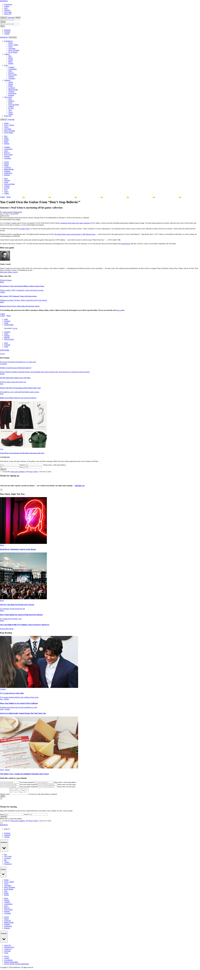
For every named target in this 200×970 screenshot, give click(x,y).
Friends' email (4, 794)
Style (6, 8)
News (10, 71)
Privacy (6, 956)
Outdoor (11, 106)
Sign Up (3, 469)
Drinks (10, 43)
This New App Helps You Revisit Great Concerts (17, 604)
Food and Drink (13, 104)
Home (10, 103)
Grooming (11, 78)
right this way (79, 486)
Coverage (7, 858)
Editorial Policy (9, 947)
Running (11, 95)
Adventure (11, 48)
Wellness (7, 10)
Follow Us (4, 17)
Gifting (10, 114)
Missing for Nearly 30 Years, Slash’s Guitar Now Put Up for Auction (19, 306)
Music (10, 61)
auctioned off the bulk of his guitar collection (75, 223)
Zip (21, 467)
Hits (5, 854)
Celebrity (11, 67)
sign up (118, 310)
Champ (6, 862)
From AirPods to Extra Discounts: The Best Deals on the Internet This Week (22, 453)
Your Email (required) (27, 782)
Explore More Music (7, 629)
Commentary (12, 69)
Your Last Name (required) (28, 787)
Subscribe (11, 17)
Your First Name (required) (28, 784)
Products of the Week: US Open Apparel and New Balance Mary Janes (20, 388)
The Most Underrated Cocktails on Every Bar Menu (15, 378)
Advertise (7, 951)
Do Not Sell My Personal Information (16, 964)
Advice (10, 82)
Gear (1, 449)
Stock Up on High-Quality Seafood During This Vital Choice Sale (23, 713)
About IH (7, 945)
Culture (6, 6)
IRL (5, 860)
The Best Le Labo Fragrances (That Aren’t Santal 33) (15, 368)
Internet (10, 63)
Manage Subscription (11, 962)
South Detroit (125, 244)
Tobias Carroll (7, 212)
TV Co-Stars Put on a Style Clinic (12, 693)
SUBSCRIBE (8, 325)
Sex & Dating (12, 52)
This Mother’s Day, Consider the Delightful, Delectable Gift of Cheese (24, 774)
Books (10, 58)
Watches (11, 76)
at (24, 229)
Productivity (12, 93)
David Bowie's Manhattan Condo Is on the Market (18, 549)
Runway (11, 73)
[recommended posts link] (23, 543)
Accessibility (8, 960)
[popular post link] (18, 362)
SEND (3, 796)
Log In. (15, 328)
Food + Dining (13, 45)
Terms (6, 953)
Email (22, 465)
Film (9, 56)
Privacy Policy (33, 471)
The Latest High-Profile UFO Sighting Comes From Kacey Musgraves (24, 625)
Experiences (8, 4)
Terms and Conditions (17, 471)
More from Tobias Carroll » (9, 272)
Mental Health (13, 90)
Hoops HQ (7, 14)
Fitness (10, 84)
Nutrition (11, 91)
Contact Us (8, 949)
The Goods (8, 12)
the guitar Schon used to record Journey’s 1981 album (75, 234)
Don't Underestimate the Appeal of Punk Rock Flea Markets (21, 615)
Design (10, 60)
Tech (10, 110)
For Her (11, 108)
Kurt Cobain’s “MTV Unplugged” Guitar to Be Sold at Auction (18, 296)
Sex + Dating (4, 699)
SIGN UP (3, 816)
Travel (10, 46)
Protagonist (8, 864)
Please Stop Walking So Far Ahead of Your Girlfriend (19, 703)
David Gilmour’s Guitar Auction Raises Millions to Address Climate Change (22, 286)
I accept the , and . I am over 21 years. (26, 471)
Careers (6, 958)
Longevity (11, 88)
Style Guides (12, 75)
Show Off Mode (13, 50)
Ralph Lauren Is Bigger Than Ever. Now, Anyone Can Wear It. (18, 398)
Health (10, 86)
